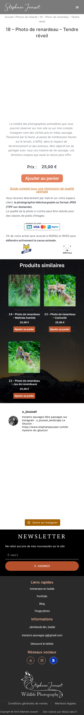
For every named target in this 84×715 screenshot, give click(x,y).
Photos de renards (27, 17)
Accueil (9, 17)
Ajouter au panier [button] (24, 329)
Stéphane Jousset (22, 7)
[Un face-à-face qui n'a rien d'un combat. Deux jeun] (24, 446)
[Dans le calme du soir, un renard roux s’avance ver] (24, 486)
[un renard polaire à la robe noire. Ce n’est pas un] (59, 507)
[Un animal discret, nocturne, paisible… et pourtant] (59, 446)
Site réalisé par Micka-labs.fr (60, 711)
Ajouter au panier (42, 178)
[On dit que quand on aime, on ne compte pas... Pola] (59, 486)
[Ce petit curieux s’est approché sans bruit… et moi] (24, 507)
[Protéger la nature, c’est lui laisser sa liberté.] (24, 466)
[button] (77, 7)
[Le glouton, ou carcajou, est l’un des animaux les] (59, 466)
